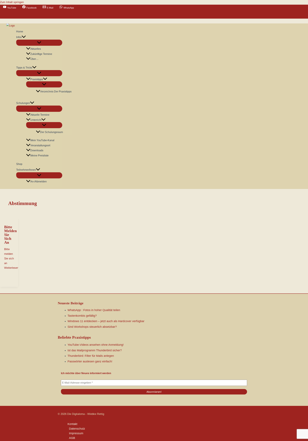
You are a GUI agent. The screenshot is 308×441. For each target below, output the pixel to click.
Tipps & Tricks (24, 67)
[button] (11, 16)
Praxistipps (36, 79)
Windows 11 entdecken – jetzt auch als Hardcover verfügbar (106, 321)
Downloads (36, 150)
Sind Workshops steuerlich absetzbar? (92, 326)
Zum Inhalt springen (12, 2)
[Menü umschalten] (39, 43)
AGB (72, 438)
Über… (34, 59)
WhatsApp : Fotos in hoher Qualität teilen (94, 310)
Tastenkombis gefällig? (82, 315)
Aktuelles (35, 48)
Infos (19, 37)
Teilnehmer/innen (26, 169)
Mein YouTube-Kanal (42, 140)
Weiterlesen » (12, 258)
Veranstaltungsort (40, 145)
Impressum (76, 433)
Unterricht (35, 120)
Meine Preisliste (39, 155)
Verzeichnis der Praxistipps (56, 91)
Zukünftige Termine (41, 54)
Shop (19, 164)
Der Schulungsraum (51, 132)
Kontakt (72, 424)
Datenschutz (77, 428)
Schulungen (23, 103)
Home (19, 31)
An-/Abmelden (38, 181)
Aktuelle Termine (39, 114)
